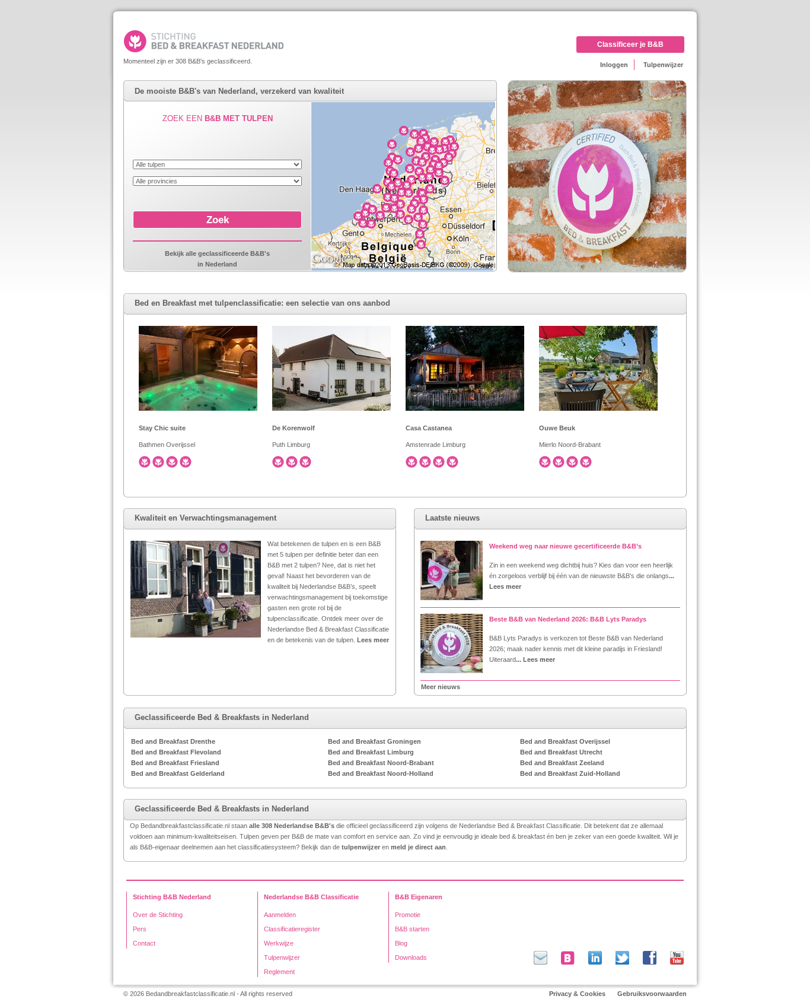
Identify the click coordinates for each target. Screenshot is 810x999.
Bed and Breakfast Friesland (175, 762)
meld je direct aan (418, 847)
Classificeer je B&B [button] (630, 44)
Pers (139, 929)
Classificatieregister (292, 929)
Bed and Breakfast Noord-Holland (380, 773)
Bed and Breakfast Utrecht (561, 752)
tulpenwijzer (361, 847)
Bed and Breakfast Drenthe (173, 741)
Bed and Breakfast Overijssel (565, 741)
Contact (144, 943)
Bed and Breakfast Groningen (374, 741)
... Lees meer (535, 659)
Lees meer (373, 639)
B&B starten (412, 929)
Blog (401, 943)
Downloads (411, 957)
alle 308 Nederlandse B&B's (291, 825)
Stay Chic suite (162, 428)
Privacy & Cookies (577, 993)
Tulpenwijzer (663, 64)
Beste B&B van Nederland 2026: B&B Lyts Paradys (567, 619)
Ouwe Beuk (557, 428)
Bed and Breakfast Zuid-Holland (570, 773)
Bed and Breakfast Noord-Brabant (381, 762)
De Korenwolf (293, 428)
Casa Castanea (429, 428)
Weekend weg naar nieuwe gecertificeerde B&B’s (565, 546)
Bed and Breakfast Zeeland (562, 762)
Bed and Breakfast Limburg (371, 752)
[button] (217, 220)
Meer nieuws (440, 686)
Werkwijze (279, 943)
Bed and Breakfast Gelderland (178, 773)
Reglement (279, 971)
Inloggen (614, 64)
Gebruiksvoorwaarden (652, 993)
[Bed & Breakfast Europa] (223, 41)
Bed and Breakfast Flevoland (176, 752)
